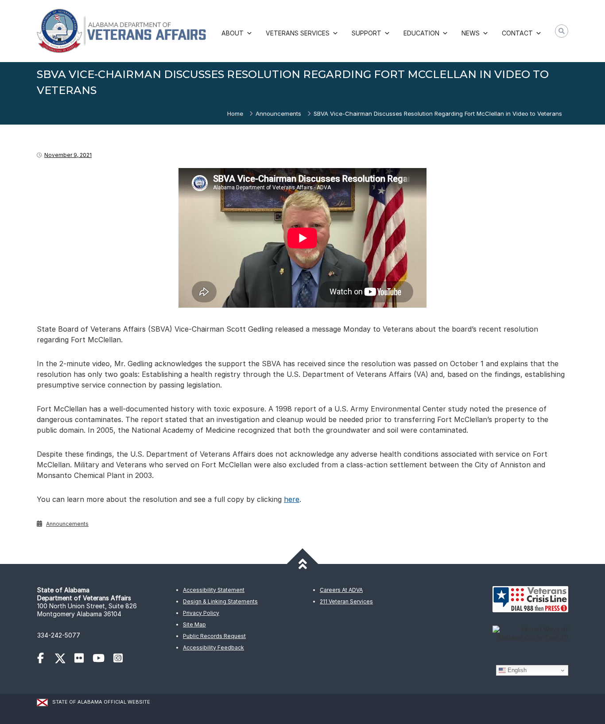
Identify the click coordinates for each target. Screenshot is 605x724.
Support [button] (366, 33)
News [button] (471, 33)
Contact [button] (517, 33)
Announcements (278, 113)
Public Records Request (214, 636)
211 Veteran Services (346, 601)
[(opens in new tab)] (45, 659)
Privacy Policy (201, 613)
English (516, 670)
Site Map (194, 624)
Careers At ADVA (341, 590)
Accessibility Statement (213, 590)
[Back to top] (302, 564)
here (291, 499)
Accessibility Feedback (213, 647)
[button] (561, 31)
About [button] (232, 33)
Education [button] (421, 33)
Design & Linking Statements (220, 601)
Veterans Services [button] (298, 33)
